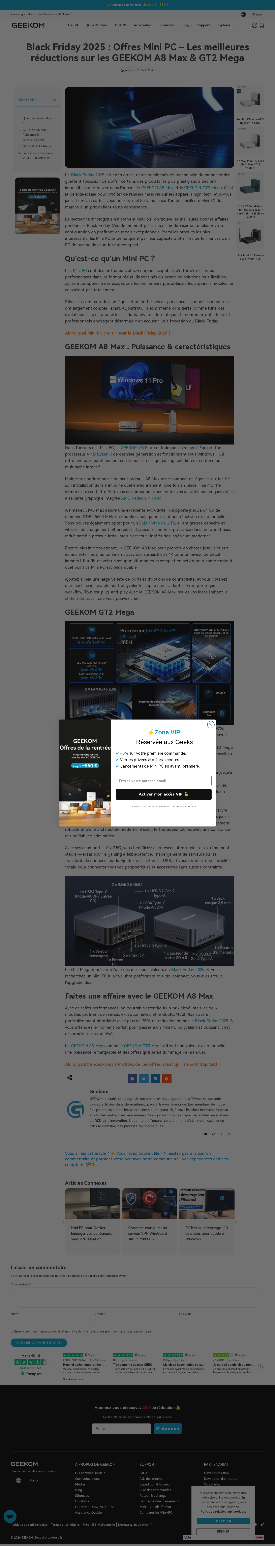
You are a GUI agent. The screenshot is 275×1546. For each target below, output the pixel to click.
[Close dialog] (210, 724)
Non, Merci (164, 816)
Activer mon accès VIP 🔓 (164, 794)
